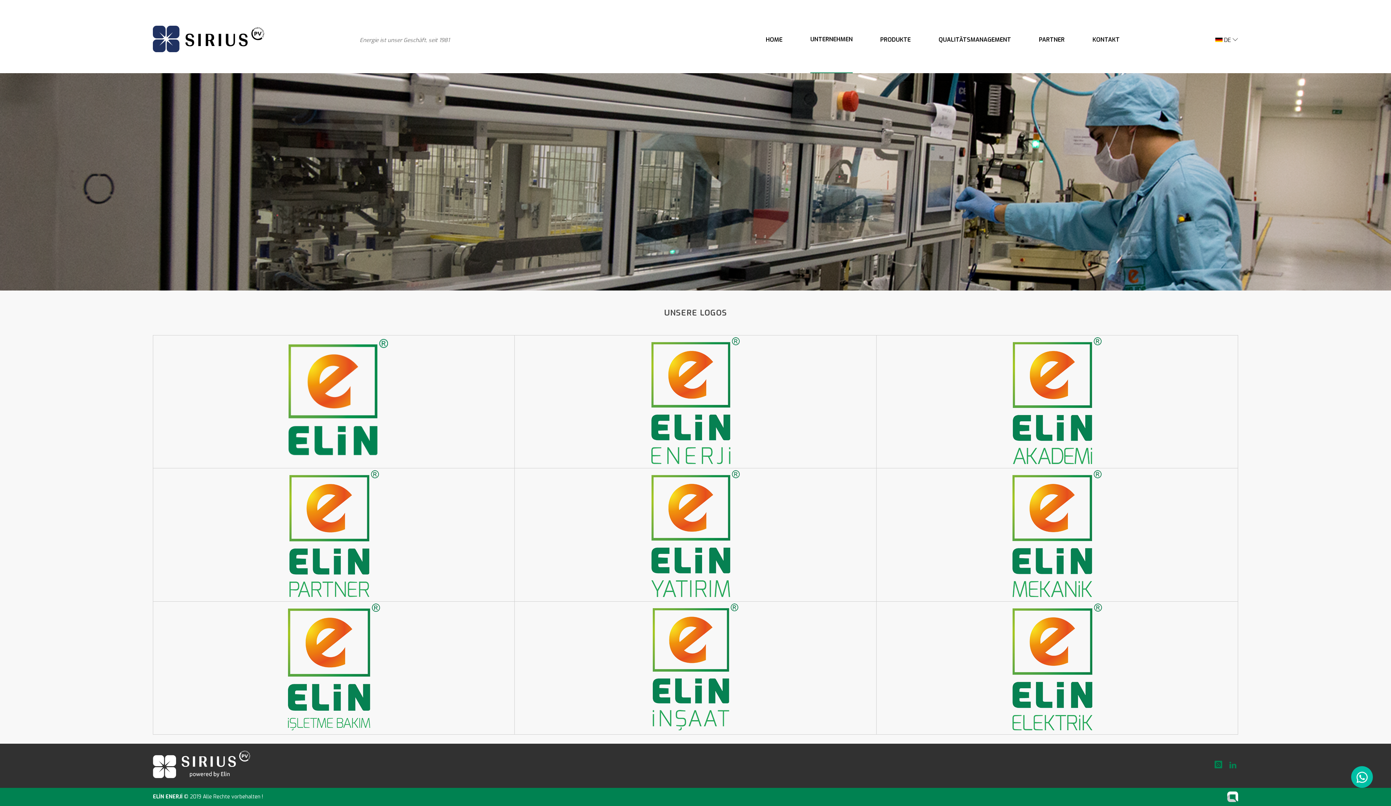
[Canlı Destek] (1362, 777)
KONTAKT (1106, 39)
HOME (774, 39)
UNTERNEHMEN (831, 39)
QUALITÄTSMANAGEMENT (975, 39)
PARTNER (1052, 39)
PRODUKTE (895, 39)
